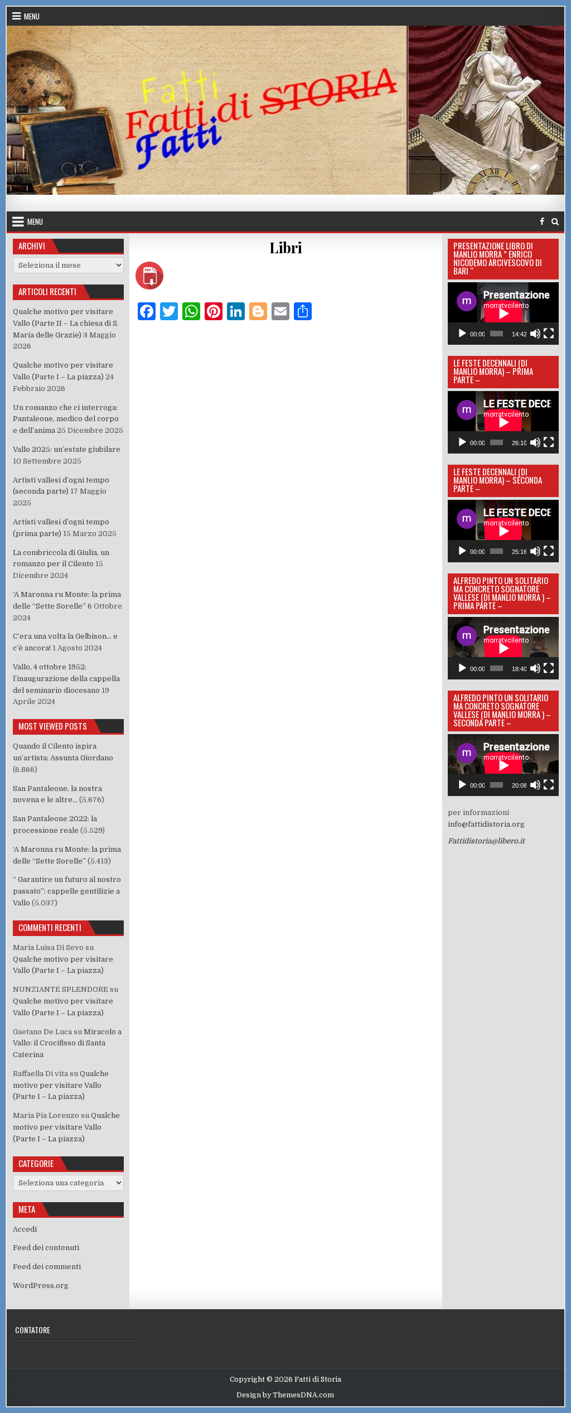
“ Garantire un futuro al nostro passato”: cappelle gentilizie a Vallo (67, 891)
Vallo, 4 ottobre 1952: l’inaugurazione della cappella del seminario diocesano (66, 679)
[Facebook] (542, 221)
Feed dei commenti (47, 1266)
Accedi (25, 1229)
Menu (32, 16)
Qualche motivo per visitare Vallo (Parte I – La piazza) (61, 1085)
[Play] (462, 333)
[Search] (555, 221)
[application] (503, 313)
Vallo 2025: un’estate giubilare (66, 449)
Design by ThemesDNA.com (285, 1395)
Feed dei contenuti (46, 1247)
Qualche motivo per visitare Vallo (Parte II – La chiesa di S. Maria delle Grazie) (66, 323)
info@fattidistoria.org (486, 824)
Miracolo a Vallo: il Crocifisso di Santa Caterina (67, 1043)
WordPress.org (41, 1285)
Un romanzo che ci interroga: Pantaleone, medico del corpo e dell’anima (66, 419)
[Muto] (535, 333)
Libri (285, 247)
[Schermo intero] (548, 333)
